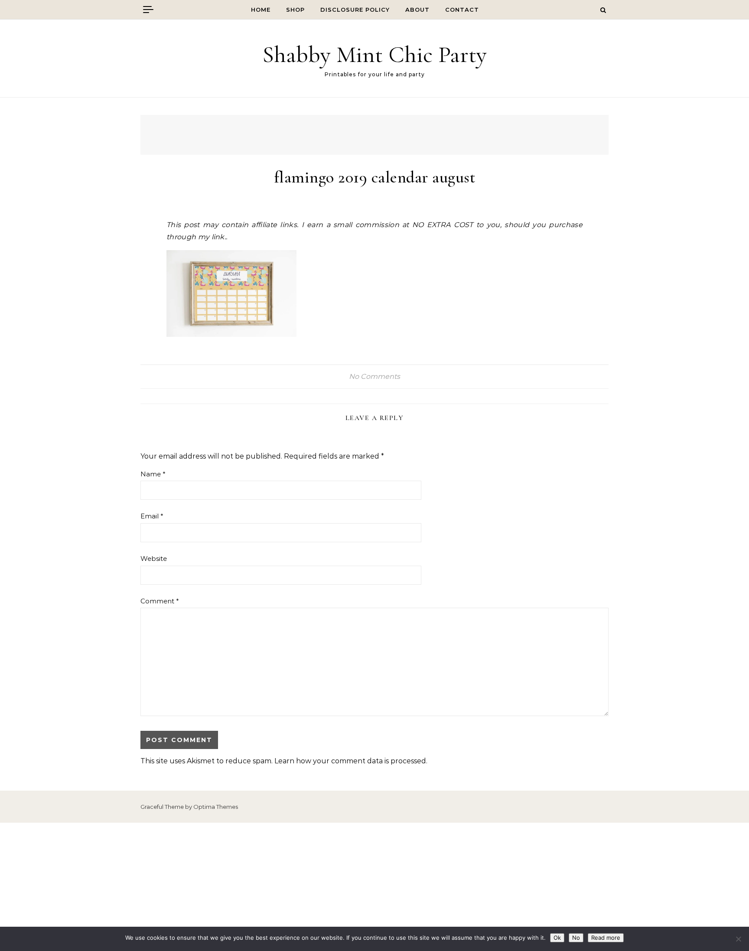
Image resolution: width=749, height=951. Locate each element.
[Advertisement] (374, 887)
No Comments (374, 376)
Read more (605, 937)
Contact (462, 9)
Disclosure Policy (355, 9)
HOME (260, 9)
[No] (738, 939)
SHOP (295, 9)
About (417, 9)
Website (153, 558)
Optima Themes (215, 806)
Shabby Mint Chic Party (374, 54)
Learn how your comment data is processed (350, 761)
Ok (557, 937)
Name (153, 474)
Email (151, 516)
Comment (159, 601)
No (576, 937)
